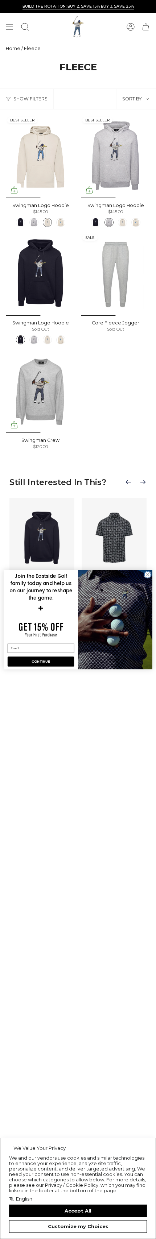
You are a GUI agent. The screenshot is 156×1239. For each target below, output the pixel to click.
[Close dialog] (147, 574)
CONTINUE (41, 661)
